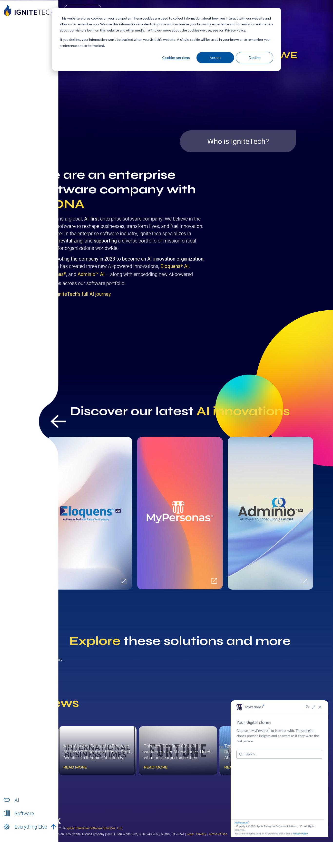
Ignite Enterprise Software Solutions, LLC (94, 828)
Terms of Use (217, 834)
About (19, 832)
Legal (190, 834)
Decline (254, 57)
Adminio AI (91, 274)
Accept (215, 57)
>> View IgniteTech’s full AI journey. (74, 294)
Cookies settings (176, 57)
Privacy (201, 834)
